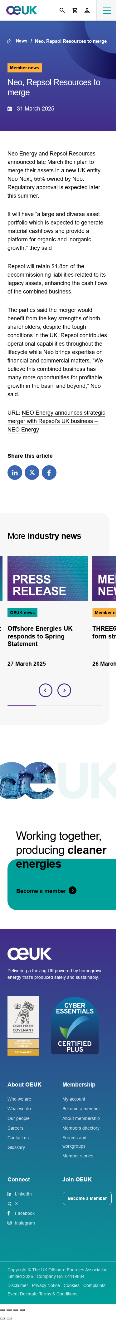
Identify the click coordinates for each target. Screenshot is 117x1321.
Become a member (81, 1108)
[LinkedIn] (14, 472)
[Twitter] (32, 472)
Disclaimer (17, 1285)
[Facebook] (49, 472)
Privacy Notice (46, 1285)
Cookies (72, 1285)
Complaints (94, 1285)
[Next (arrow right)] (9, 1318)
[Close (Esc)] (22, 1310)
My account (73, 1099)
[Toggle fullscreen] (9, 1310)
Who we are (19, 1099)
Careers (15, 1128)
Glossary (16, 1147)
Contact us (18, 1137)
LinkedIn (23, 1193)
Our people (18, 1118)
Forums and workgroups (74, 1142)
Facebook (25, 1213)
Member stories (77, 1155)
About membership (81, 1118)
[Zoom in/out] (2, 1310)
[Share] (15, 1310)
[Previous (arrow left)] (2, 1318)
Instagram (25, 1222)
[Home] (11, 41)
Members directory (81, 1128)
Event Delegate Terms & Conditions (42, 1293)
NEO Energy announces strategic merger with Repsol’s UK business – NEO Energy (56, 421)
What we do (19, 1108)
